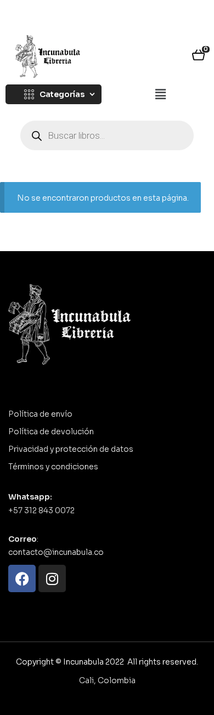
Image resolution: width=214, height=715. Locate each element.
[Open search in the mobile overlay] (107, 135)
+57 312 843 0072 (41, 510)
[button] (160, 94)
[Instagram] (52, 578)
